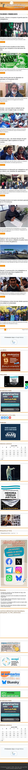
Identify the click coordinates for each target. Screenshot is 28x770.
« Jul (2, 459)
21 (17, 454)
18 (6, 454)
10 (2, 452)
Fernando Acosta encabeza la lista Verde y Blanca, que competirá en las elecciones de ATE (12, 48)
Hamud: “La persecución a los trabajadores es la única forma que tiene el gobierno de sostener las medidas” (13, 272)
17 (2, 454)
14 (17, 452)
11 (6, 452)
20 (14, 454)
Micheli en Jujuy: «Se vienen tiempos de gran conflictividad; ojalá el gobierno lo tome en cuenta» (13, 140)
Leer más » (2, 72)
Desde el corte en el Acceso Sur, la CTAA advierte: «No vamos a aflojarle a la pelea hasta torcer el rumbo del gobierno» (14, 240)
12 (10, 452)
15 (21, 452)
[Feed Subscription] (27, 14)
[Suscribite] (26, 384)
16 (25, 452)
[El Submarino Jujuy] (14, 5)
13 (14, 452)
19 (10, 454)
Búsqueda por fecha (5, 533)
